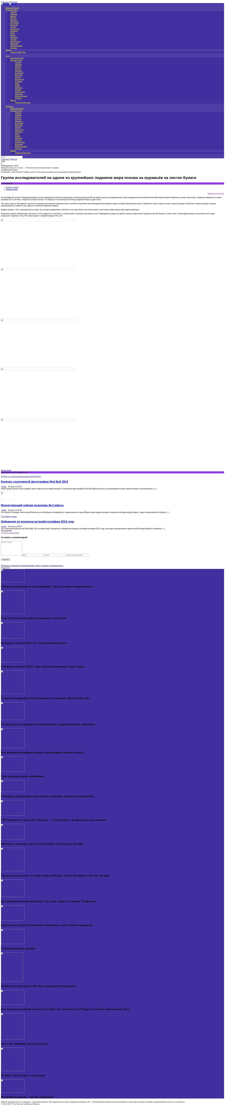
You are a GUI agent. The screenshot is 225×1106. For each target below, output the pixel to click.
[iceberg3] (38, 321)
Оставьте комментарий (10, 533)
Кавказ (13, 16)
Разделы (9, 107)
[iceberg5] (38, 420)
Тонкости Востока (18, 52)
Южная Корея (16, 46)
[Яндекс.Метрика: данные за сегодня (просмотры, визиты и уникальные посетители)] (32, 1104)
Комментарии (11, 189)
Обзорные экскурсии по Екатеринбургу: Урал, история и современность (32, 566)
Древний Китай (12, 8)
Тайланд (14, 37)
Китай (12, 35)
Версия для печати (216, 193)
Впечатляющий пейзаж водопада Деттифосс (32, 505)
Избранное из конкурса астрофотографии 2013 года (37, 521)
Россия (13, 19)
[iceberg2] (38, 270)
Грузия (13, 27)
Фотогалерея (6, 470)
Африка (13, 14)
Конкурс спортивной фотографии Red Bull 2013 (34, 481)
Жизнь (8, 50)
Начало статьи (12, 187)
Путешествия (11, 10)
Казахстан (14, 29)
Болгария (14, 23)
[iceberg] (38, 220)
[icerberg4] (38, 369)
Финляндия (15, 42)
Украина (13, 21)
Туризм (13, 12)
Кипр (12, 33)
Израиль (14, 31)
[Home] (9, 4)
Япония (13, 48)
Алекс (4, 487)
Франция (14, 44)
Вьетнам (14, 25)
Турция (13, 40)
